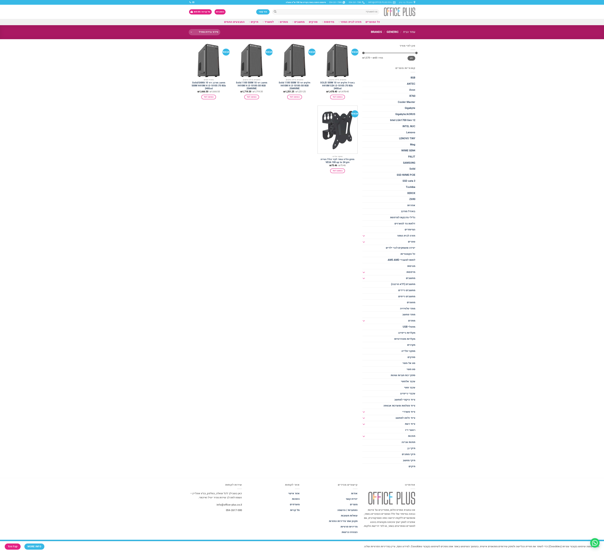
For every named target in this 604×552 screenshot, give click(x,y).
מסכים (284, 22)
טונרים (411, 242)
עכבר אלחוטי (408, 381)
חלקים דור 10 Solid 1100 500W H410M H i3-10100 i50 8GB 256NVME (294, 85)
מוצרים (354, 504)
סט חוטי (411, 369)
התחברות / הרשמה (347, 510)
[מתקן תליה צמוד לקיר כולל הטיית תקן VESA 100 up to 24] (338, 130)
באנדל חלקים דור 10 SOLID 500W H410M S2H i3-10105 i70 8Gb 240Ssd (337, 85)
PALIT (411, 157)
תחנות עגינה (408, 442)
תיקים (254, 22)
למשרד (269, 22)
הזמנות (296, 499)
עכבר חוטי (409, 387)
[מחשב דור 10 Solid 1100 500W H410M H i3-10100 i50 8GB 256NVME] (252, 60)
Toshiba (410, 187)
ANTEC (411, 84)
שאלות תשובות (349, 516)
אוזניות (411, 205)
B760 (412, 96)
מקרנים (411, 345)
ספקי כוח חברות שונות (403, 375)
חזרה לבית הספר (351, 22)
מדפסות (329, 22)
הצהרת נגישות (350, 532)
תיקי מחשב (409, 460)
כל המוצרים (373, 22)
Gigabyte (410, 108)
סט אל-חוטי (409, 363)
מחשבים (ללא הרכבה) (403, 284)
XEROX (411, 193)
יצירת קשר (352, 499)
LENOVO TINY (407, 138)
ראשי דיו (410, 430)
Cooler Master (406, 102)
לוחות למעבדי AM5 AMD (401, 260)
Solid (412, 169)
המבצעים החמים (234, 22)
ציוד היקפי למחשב (404, 400)
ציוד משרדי (408, 412)
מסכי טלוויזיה (407, 308)
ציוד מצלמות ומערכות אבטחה (399, 406)
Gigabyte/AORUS (405, 114)
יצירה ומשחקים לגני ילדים (400, 248)
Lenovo (410, 132)
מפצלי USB (409, 327)
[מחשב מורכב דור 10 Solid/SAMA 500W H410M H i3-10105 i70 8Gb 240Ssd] (209, 60)
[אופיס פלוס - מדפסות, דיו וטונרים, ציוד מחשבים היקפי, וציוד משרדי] (399, 11)
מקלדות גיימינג (406, 333)
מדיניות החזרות (337, 521)
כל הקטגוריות (407, 254)
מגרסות (411, 266)
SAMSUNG (409, 163)
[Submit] (275, 12)
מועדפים (295, 504)
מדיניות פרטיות (349, 527)
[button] (595, 543)
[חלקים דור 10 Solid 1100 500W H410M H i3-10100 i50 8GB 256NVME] (295, 60)
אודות (354, 493)
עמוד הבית (409, 32)
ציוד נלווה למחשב (405, 418)
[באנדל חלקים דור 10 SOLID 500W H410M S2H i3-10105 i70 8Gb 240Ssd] (338, 60)
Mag (412, 144)
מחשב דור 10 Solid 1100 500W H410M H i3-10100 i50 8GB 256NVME (251, 85)
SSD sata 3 (409, 181)
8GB (413, 78)
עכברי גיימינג (407, 393)
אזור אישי (294, 493)
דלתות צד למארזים (404, 223)
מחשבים (299, 22)
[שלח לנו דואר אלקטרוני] (193, 2)
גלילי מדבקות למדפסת (402, 217)
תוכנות (411, 436)
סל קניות (295, 510)
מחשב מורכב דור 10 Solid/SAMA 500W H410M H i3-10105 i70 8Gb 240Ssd (209, 85)
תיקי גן (411, 448)
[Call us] (190, 2)
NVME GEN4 (408, 150)
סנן (411, 58)
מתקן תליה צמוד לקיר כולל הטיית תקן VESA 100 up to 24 (337, 161)
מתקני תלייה (408, 351)
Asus (412, 90)
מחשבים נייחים (406, 296)
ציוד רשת (410, 424)
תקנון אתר (352, 521)
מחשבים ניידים (406, 290)
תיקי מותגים (408, 454)
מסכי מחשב (408, 314)
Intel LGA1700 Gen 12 (402, 120)
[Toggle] (363, 235)
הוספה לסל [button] (337, 97)
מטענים (411, 302)
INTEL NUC (409, 126)
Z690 (412, 199)
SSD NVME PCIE (406, 175)
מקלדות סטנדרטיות (404, 339)
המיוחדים (410, 229)
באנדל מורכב (408, 211)
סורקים (313, 22)
